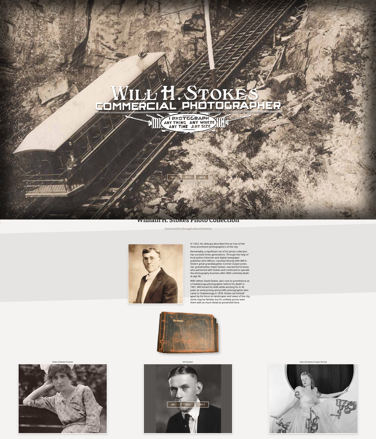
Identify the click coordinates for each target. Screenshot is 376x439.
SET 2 (188, 177)
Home (37, 14)
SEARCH (369, 13)
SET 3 (202, 177)
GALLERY (54, 14)
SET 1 (173, 177)
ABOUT (44, 14)
